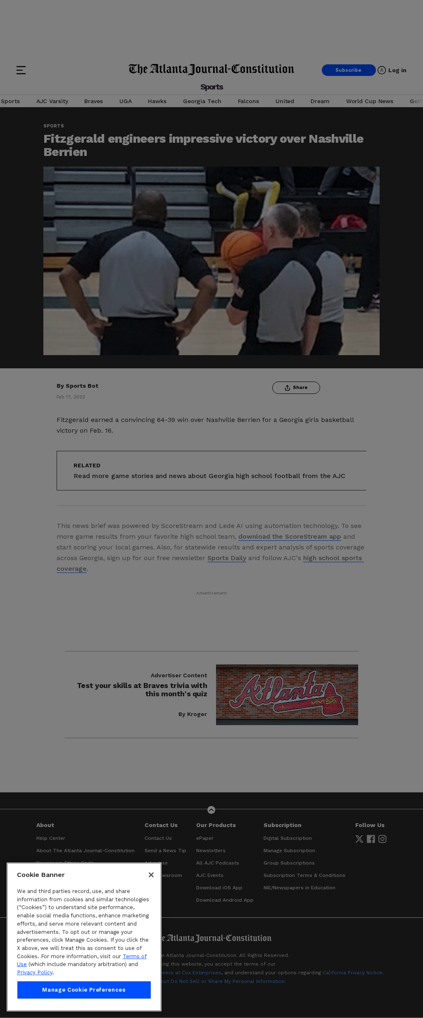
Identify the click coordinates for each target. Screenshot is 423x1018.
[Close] (151, 875)
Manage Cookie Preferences (84, 990)
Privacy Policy (34, 972)
